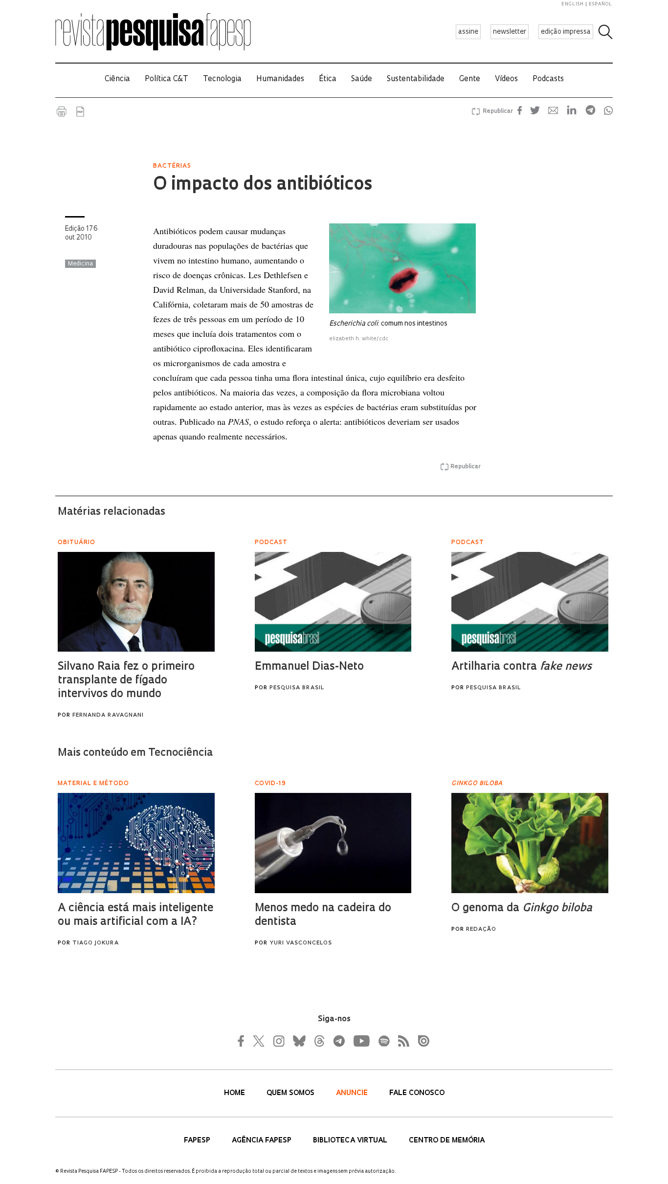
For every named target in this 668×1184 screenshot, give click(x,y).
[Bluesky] (298, 1041)
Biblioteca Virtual (351, 1140)
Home (235, 1093)
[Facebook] (243, 1041)
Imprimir (61, 111)
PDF (80, 111)
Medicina (80, 264)
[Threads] (319, 1041)
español (600, 4)
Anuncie (353, 1093)
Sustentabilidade (416, 79)
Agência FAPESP (262, 1140)
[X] (259, 1041)
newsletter (509, 32)
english (572, 4)
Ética (327, 79)
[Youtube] (361, 1041)
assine (468, 32)
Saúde (361, 79)
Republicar (496, 111)
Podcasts (548, 79)
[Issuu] (420, 1041)
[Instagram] (277, 1041)
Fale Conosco (417, 1093)
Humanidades (280, 79)
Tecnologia (222, 79)
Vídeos (506, 79)
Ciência (117, 79)
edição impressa (566, 32)
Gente (469, 79)
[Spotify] (383, 1041)
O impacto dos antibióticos (262, 185)
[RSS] (401, 1041)
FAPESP (198, 1140)
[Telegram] (338, 1041)
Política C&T (166, 79)
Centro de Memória (447, 1140)
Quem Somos (291, 1093)
